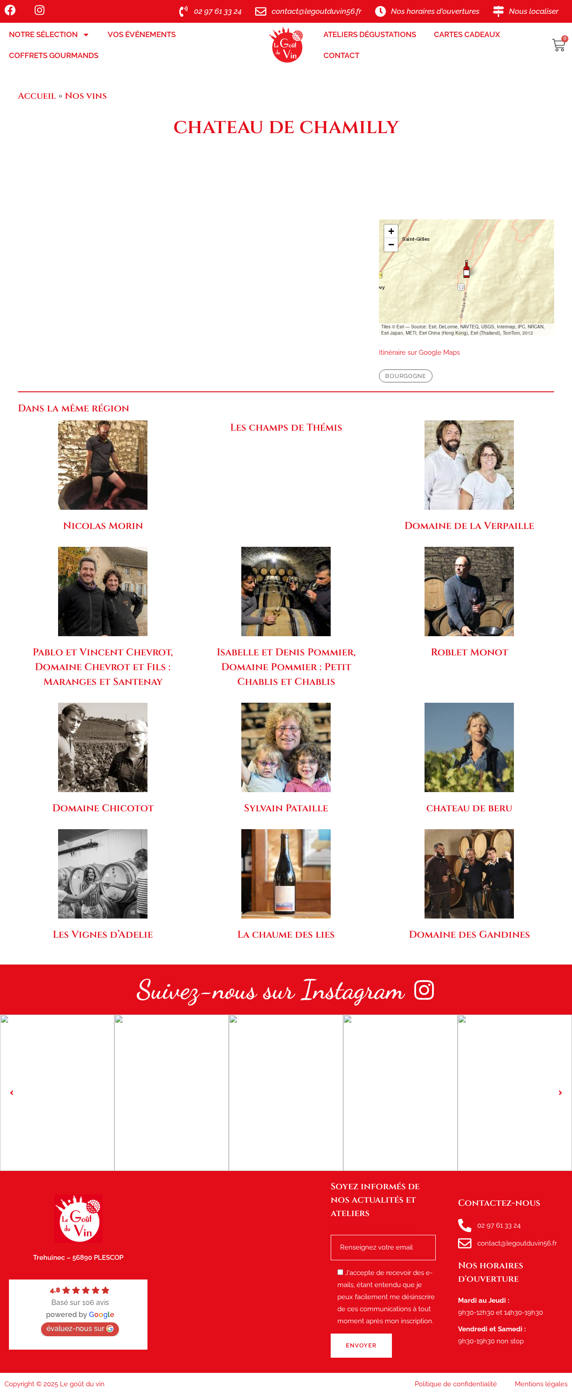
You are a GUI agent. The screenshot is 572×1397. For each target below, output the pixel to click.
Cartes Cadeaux (467, 34)
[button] (466, 269)
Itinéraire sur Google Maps (419, 352)
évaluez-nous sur (75, 1328)
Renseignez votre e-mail (375, 1232)
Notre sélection (43, 34)
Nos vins (86, 96)
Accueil (37, 96)
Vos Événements (142, 34)
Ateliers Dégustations (370, 34)
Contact (341, 55)
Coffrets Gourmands (53, 55)
